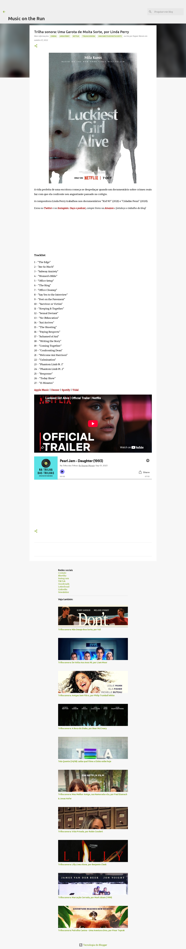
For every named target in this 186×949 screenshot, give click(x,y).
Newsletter (63, 592)
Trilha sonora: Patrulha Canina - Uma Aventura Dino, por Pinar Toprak (91, 930)
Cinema (53, 36)
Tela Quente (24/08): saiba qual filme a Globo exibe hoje (84, 761)
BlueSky (62, 575)
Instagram (63, 578)
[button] (36, 46)
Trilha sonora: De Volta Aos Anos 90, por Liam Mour (82, 662)
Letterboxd (63, 586)
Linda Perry (64, 36)
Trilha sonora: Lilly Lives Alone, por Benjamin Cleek (82, 864)
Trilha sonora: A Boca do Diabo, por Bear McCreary (82, 728)
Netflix (76, 36)
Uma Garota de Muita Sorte (110, 36)
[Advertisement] (61, 6)
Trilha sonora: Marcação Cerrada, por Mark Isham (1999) (85, 897)
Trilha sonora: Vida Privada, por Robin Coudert (80, 831)
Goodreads (63, 584)
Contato (62, 573)
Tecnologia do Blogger (95, 945)
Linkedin (62, 589)
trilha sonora (88, 36)
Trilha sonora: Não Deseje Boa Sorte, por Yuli (79, 629)
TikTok (62, 581)
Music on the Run (26, 18)
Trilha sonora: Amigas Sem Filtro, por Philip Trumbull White (86, 695)
